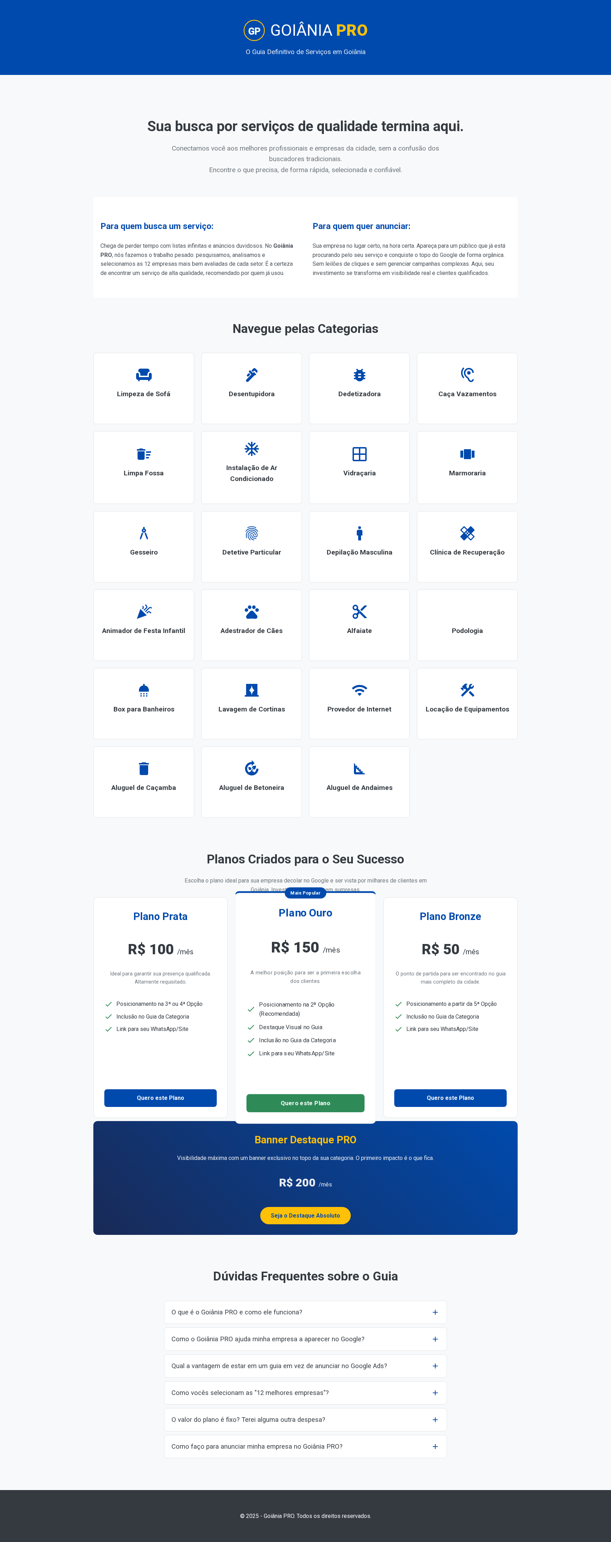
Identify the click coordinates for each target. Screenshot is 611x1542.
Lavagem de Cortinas (252, 703)
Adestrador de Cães (252, 624)
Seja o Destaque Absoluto (305, 1215)
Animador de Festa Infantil (143, 624)
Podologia (467, 624)
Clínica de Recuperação (467, 546)
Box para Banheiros (144, 703)
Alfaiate (359, 624)
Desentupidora (251, 388)
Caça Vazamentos (467, 388)
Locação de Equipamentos (467, 703)
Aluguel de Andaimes (359, 781)
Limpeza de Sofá (144, 388)
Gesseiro (144, 546)
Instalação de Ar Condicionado (251, 466)
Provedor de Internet (359, 703)
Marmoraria (467, 467)
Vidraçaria (359, 467)
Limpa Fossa (144, 467)
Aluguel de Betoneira (251, 781)
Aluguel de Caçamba (143, 781)
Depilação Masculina (359, 546)
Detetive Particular (251, 546)
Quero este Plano (160, 1098)
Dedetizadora (359, 388)
